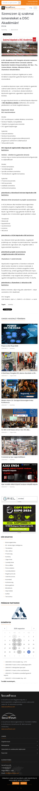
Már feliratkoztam (12, 401)
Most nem (8, 406)
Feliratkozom (10, 395)
